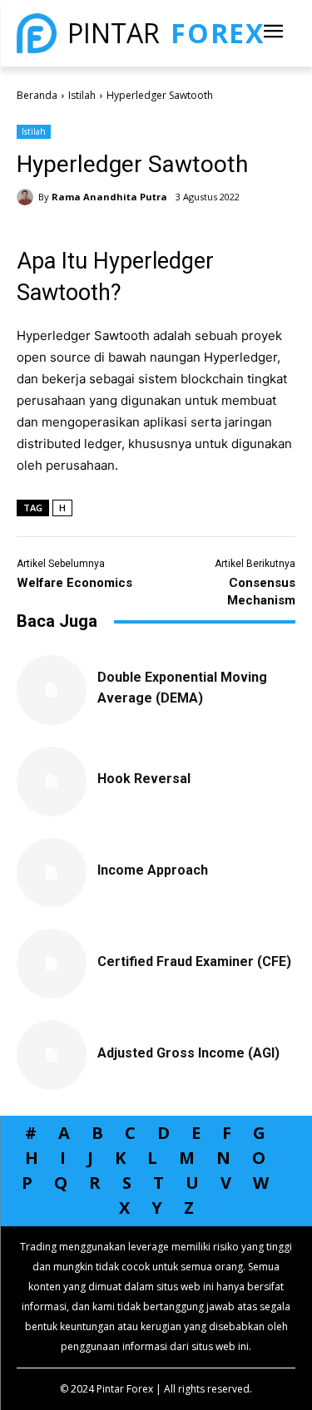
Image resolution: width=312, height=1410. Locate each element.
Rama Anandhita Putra (109, 196)
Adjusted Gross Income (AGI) (188, 1053)
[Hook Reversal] (52, 781)
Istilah (82, 95)
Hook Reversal (144, 778)
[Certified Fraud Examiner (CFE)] (52, 963)
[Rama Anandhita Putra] (27, 197)
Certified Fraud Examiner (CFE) (194, 961)
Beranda (37, 95)
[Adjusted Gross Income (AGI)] (52, 1055)
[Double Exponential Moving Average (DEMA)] (52, 690)
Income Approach (152, 870)
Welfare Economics (74, 582)
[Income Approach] (52, 873)
